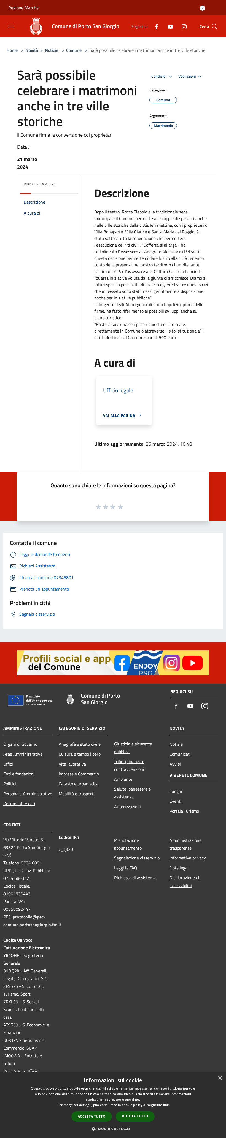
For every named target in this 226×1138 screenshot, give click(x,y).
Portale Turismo (184, 811)
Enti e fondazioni (19, 774)
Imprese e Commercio (79, 774)
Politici (9, 783)
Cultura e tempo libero (80, 754)
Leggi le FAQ (125, 867)
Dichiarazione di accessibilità (184, 881)
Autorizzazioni (127, 806)
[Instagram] (181, 26)
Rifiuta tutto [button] (135, 1116)
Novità (32, 50)
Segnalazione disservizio (137, 858)
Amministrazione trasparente (185, 844)
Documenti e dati (19, 803)
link (166, 1104)
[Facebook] (154, 26)
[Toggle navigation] (11, 26)
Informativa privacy (188, 858)
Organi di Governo (20, 744)
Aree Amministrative (22, 754)
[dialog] (113, 1105)
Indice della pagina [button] (39, 184)
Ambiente (123, 779)
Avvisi (175, 764)
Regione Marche (23, 7)
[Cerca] (214, 26)
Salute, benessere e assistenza (132, 793)
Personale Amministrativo (27, 793)
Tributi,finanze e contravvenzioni (129, 765)
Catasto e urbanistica (78, 783)
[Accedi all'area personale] (202, 8)
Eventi (176, 801)
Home (12, 50)
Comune (74, 50)
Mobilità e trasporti (77, 793)
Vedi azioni (187, 76)
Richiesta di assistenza (135, 877)
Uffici (8, 764)
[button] (113, 1128)
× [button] (220, 1078)
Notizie (51, 50)
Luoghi (176, 791)
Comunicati (180, 754)
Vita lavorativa (72, 764)
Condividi (159, 76)
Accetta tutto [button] (92, 1116)
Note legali (180, 867)
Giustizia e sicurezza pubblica (133, 747)
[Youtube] (168, 26)
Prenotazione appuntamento (128, 844)
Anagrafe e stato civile (80, 744)
